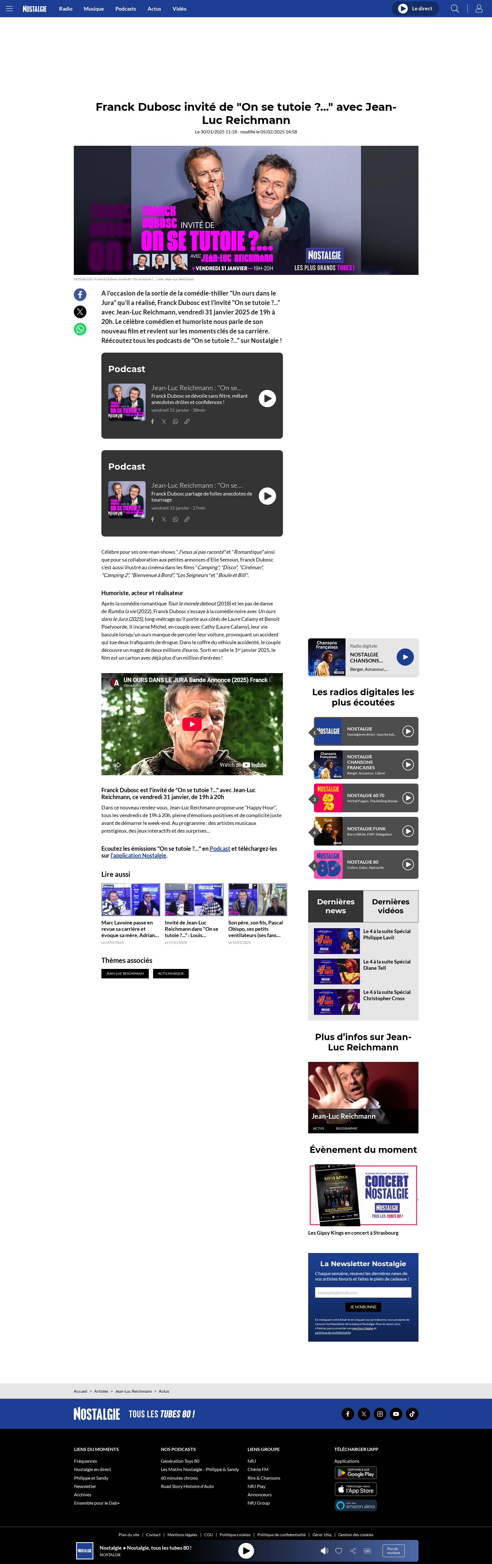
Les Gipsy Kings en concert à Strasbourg (353, 1232)
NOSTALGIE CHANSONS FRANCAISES (366, 658)
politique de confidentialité (333, 1332)
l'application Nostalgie (138, 855)
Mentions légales (182, 1534)
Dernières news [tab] (336, 906)
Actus (154, 8)
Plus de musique (393, 1550)
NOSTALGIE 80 (362, 861)
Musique (94, 8)
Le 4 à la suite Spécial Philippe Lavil (387, 934)
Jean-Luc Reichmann (344, 1116)
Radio (65, 8)
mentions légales (362, 1328)
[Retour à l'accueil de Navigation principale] (34, 8)
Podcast (220, 848)
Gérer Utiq (321, 1534)
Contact (153, 1534)
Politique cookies (235, 1534)
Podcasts (125, 8)
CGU (208, 1534)
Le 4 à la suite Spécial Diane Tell (387, 964)
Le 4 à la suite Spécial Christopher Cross (387, 995)
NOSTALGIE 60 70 (365, 795)
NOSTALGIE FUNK (366, 828)
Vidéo (179, 8)
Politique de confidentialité (281, 1534)
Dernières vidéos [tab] (391, 906)
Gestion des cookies (355, 1534)
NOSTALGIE (359, 728)
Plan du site (129, 1534)
